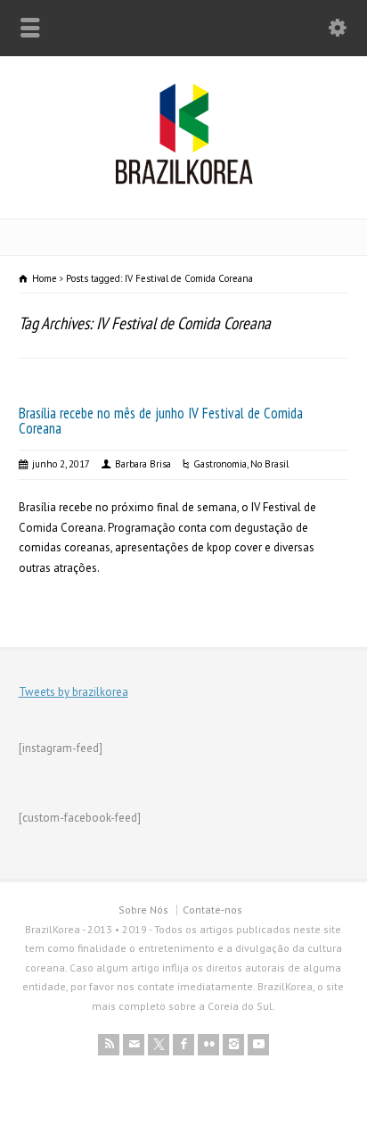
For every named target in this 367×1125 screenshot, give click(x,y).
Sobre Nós (143, 909)
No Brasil (269, 464)
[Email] (133, 1044)
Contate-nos (212, 909)
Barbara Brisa (143, 464)
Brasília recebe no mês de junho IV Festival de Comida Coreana (161, 420)
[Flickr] (208, 1044)
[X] (158, 1044)
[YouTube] (258, 1044)
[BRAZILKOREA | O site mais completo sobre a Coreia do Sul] (184, 180)
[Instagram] (233, 1044)
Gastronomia (220, 464)
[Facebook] (183, 1044)
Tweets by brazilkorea (73, 691)
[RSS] (108, 1044)
